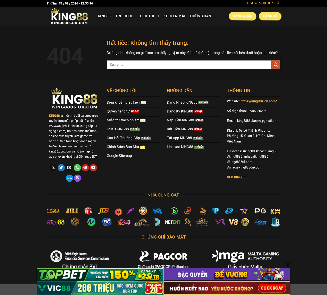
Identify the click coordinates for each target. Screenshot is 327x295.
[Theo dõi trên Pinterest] (264, 3)
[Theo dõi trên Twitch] (278, 3)
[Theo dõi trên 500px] (273, 3)
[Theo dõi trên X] (247, 3)
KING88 (104, 16)
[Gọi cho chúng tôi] (260, 3)
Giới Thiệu (149, 16)
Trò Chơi (123, 16)
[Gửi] (275, 64)
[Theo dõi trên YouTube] (269, 3)
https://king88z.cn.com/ (259, 101)
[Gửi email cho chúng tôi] (256, 3)
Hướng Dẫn (200, 16)
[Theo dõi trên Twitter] (251, 3)
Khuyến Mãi (174, 16)
